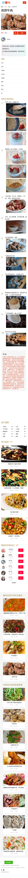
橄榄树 (10, 555)
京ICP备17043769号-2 (20, 867)
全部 (11, 441)
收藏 (22, 33)
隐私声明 (17, 865)
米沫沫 (10, 560)
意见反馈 (12, 865)
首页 (2, 6)
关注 (21, 550)
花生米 (10, 566)
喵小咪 (10, 571)
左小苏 (10, 577)
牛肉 (9, 6)
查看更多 (14, 582)
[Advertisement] (14, 405)
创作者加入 (8, 862)
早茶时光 (11, 549)
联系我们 (8, 865)
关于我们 (3, 865)
